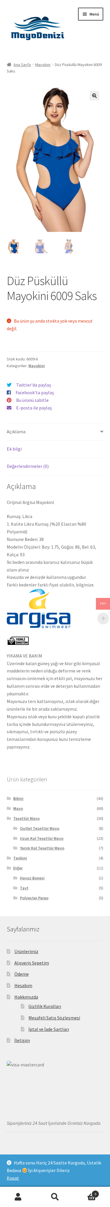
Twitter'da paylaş (33, 385)
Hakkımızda (26, 997)
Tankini (20, 858)
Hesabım (23, 985)
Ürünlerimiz (26, 951)
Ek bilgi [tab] (14, 449)
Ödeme (21, 974)
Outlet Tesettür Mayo (39, 828)
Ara (55, 1197)
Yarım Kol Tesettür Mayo (42, 848)
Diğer (18, 868)
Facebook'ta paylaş (35, 392)
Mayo (18, 808)
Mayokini (42, 64)
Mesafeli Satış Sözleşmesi (54, 1018)
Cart (84, 1192)
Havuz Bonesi (32, 878)
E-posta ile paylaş (34, 408)
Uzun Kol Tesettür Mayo (41, 838)
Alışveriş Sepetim (31, 963)
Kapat (13, 1178)
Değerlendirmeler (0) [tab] (28, 466)
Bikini (18, 798)
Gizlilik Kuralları (44, 1006)
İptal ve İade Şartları (48, 1029)
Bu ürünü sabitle (32, 400)
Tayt (24, 888)
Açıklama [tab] (16, 431)
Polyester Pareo (34, 898)
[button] (94, 95)
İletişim (22, 1040)
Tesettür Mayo (26, 818)
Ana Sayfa (22, 64)
